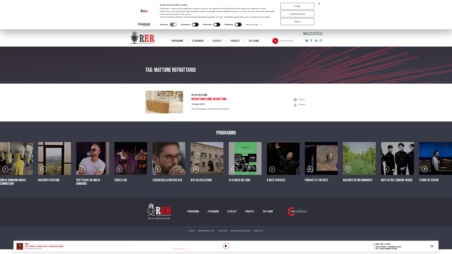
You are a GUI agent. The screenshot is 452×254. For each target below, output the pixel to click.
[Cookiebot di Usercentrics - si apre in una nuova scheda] (144, 24)
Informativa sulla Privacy (240, 231)
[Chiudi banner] (319, 3)
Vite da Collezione (199, 95)
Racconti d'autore (49, 180)
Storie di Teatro (428, 180)
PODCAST (235, 41)
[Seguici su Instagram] (321, 41)
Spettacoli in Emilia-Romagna (88, 181)
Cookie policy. (185, 14)
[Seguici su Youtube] (316, 41)
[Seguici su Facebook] (311, 41)
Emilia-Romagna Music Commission (13, 181)
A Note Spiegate (276, 180)
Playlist (217, 41)
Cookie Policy (258, 231)
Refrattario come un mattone (209, 99)
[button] (1, 160)
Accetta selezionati (297, 14)
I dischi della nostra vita (167, 180)
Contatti (192, 231)
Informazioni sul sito (206, 231)
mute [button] (431, 246)
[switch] (195, 24)
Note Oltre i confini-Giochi (396, 180)
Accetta (297, 6)
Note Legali (223, 231)
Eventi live (120, 180)
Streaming (198, 41)
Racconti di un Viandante (358, 180)
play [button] (226, 246)
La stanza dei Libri (239, 180)
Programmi (177, 41)
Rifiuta (297, 22)
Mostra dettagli (252, 25)
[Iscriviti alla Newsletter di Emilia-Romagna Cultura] (307, 41)
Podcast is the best (316, 180)
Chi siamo (254, 41)
